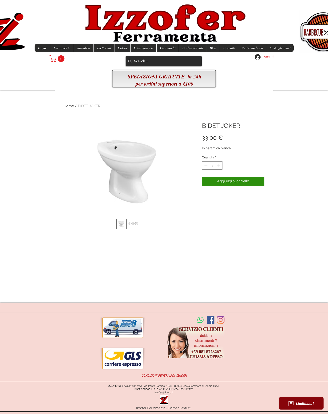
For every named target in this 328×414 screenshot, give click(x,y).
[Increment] (219, 165)
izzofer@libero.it (163, 392)
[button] (58, 58)
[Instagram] (220, 320)
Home (69, 106)
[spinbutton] (212, 165)
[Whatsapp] (200, 320)
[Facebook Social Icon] (210, 320)
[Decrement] (205, 165)
